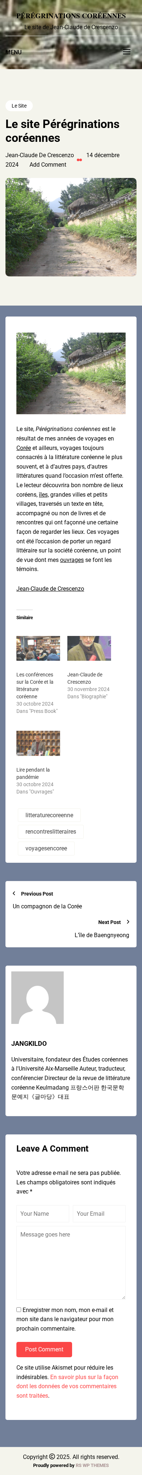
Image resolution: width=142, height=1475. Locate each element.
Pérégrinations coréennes (71, 16)
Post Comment (44, 1349)
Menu (13, 52)
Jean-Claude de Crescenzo (50, 588)
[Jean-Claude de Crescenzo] (89, 648)
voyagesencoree (46, 848)
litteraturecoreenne (49, 815)
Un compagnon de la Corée (47, 906)
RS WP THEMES (92, 1465)
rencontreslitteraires (50, 831)
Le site (19, 106)
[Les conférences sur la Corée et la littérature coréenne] (38, 648)
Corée (23, 448)
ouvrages (72, 559)
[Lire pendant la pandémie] (38, 743)
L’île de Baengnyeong (102, 935)
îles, (44, 494)
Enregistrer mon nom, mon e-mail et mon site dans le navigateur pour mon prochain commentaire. (65, 1319)
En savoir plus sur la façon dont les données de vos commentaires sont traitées (67, 1386)
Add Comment (47, 164)
